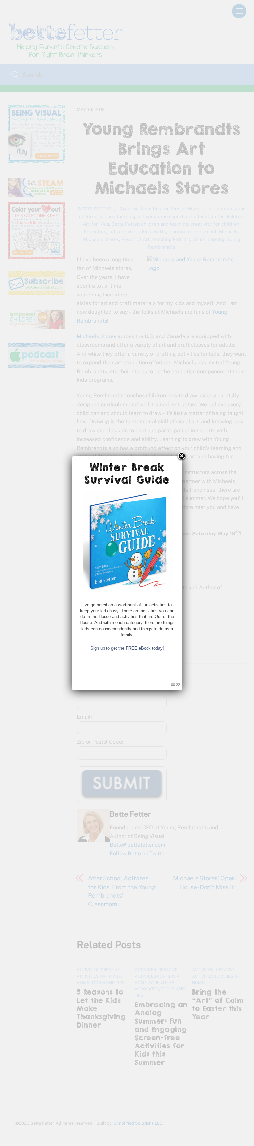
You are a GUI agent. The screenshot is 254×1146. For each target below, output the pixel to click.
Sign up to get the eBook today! (127, 648)
